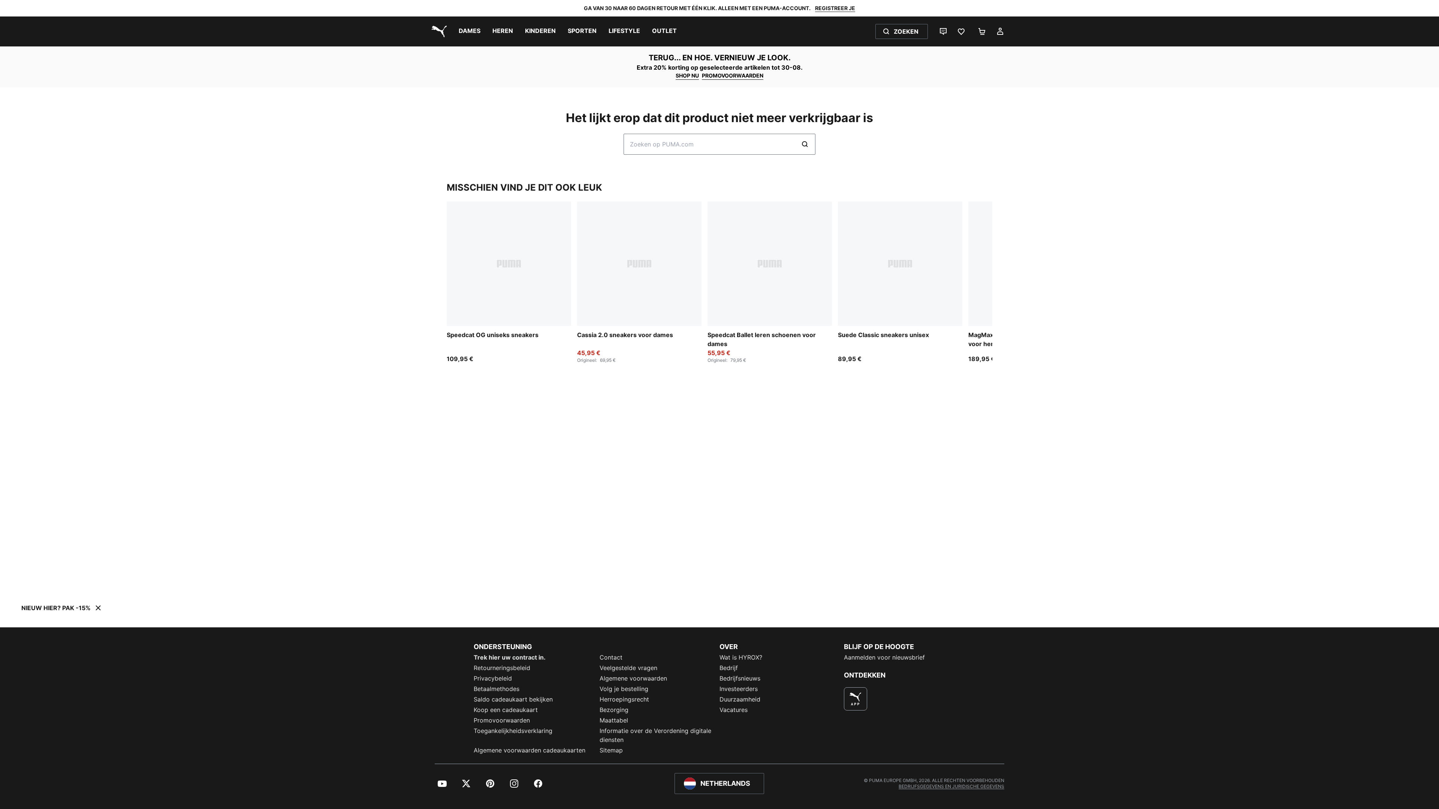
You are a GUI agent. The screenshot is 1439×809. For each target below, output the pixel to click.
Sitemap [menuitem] (611, 750)
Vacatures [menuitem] (734, 709)
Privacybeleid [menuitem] (493, 678)
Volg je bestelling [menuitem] (624, 689)
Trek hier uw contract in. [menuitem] (510, 657)
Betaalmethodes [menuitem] (496, 689)
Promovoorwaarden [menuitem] (502, 720)
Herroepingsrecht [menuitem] (624, 699)
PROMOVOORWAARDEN (732, 75)
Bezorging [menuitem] (614, 709)
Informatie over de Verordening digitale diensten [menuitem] (655, 735)
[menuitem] (469, 31)
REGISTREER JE (835, 8)
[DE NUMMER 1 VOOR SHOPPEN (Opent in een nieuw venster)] (855, 698)
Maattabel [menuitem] (614, 720)
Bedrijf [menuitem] (729, 668)
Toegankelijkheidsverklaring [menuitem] (513, 730)
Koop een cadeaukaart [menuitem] (506, 709)
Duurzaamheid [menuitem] (740, 699)
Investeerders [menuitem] (739, 689)
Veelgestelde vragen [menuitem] (628, 668)
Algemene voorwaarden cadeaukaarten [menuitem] (529, 750)
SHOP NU (687, 75)
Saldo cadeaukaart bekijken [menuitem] (513, 699)
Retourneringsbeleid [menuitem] (502, 668)
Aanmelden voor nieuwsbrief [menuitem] (884, 657)
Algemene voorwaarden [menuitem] (633, 678)
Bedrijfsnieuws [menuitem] (740, 678)
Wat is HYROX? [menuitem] (741, 657)
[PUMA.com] (438, 31)
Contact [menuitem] (611, 657)
